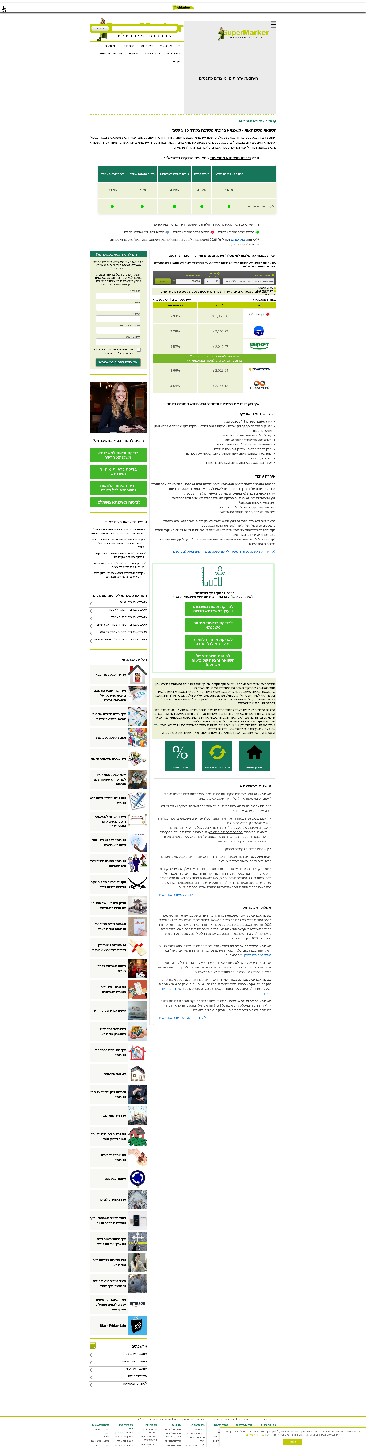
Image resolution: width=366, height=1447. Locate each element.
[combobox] (248, 281)
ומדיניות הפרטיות (103, 349)
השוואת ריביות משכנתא (149, 1431)
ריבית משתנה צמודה (142, 174)
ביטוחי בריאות (173, 53)
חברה (175, 299)
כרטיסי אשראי (152, 53)
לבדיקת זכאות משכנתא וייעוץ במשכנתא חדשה (213, 609)
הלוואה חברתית (173, 1445)
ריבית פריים (201, 174)
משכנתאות (147, 46)
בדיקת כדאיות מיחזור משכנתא (118, 471)
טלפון (136, 313)
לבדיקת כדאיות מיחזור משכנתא (213, 625)
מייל (137, 302)
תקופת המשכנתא (214, 275)
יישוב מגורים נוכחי (128, 325)
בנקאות (177, 61)
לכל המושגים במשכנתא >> (175, 894)
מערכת (273, 1419)
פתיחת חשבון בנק (124, 1432)
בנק (259, 305)
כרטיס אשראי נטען (195, 1433)
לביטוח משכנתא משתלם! (118, 502)
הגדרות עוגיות (228, 1419)
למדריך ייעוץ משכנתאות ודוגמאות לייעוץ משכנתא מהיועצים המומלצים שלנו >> (222, 551)
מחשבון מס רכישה (100, 1440)
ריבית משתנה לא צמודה (174, 174)
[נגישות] (4, 9)
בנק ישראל (237, 240)
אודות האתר (212, 1419)
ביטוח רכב (130, 46)
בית (179, 46)
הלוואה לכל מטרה (172, 1429)
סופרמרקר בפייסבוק (183, 1419)
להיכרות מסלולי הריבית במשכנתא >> (182, 1017)
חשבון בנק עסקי (125, 1440)
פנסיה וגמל (165, 46)
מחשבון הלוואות (173, 1440)
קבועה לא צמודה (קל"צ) (228, 174)
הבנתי (293, 1442)
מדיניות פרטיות (245, 1419)
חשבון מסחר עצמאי (123, 1436)
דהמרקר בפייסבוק (162, 1419)
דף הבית (271, 121)
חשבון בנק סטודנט (124, 1445)
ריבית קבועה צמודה (112, 174)
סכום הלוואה (193, 275)
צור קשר (200, 1419)
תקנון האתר (118, 349)
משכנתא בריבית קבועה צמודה (149, 1438)
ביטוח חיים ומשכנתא (111, 53)
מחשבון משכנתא (101, 1429)
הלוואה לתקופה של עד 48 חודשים (172, 1435)
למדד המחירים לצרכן (257, 955)
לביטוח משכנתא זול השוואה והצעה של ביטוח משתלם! (213, 660)
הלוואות (133, 53)
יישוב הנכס (133, 336)
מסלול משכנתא (263, 275)
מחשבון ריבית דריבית (102, 1435)
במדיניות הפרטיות (255, 1434)
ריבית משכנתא (161, 299)
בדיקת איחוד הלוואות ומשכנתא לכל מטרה (118, 488)
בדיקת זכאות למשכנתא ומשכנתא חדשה (118, 455)
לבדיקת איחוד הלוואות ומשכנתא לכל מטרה (213, 641)
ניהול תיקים (111, 46)
